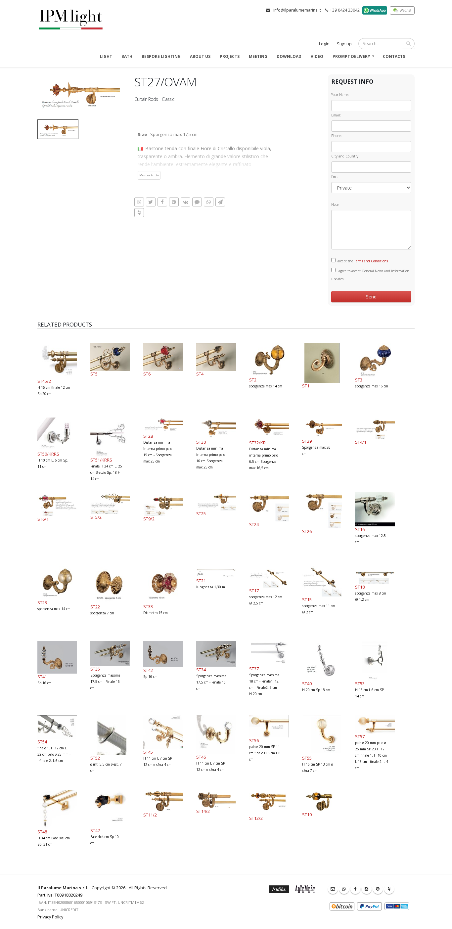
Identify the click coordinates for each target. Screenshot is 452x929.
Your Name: (340, 94)
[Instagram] (367, 889)
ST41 (42, 677)
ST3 (358, 380)
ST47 (95, 830)
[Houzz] (389, 889)
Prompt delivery (351, 56)
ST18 (360, 587)
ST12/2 (256, 818)
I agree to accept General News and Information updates (370, 275)
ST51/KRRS (101, 460)
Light (106, 56)
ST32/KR (257, 443)
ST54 (42, 742)
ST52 (95, 758)
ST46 (201, 757)
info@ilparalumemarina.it (297, 10)
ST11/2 (150, 815)
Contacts (394, 56)
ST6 (147, 374)
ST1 (305, 386)
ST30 (201, 442)
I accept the (362, 261)
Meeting (258, 56)
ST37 (254, 669)
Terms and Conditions (371, 261)
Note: (335, 204)
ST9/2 (149, 519)
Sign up (344, 44)
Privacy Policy (50, 917)
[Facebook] (355, 889)
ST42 (148, 670)
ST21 (201, 581)
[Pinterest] (378, 889)
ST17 (254, 591)
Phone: (336, 135)
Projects (230, 56)
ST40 (307, 683)
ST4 (199, 374)
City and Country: (345, 156)
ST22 (95, 607)
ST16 (360, 529)
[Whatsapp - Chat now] (344, 889)
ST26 (307, 531)
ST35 (95, 669)
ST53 (360, 683)
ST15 (307, 599)
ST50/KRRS (48, 454)
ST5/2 (96, 517)
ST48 (42, 832)
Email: (336, 115)
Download (289, 56)
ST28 (148, 436)
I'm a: (335, 176)
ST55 (307, 758)
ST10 (307, 815)
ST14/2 (203, 811)
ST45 (148, 752)
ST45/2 (44, 381)
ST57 (360, 736)
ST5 (94, 374)
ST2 (252, 380)
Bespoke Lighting (161, 56)
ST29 (307, 441)
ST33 (148, 606)
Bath (126, 56)
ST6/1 (43, 519)
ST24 (254, 524)
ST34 (201, 670)
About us (200, 56)
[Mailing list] (333, 889)
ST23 (42, 602)
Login (324, 44)
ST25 (201, 513)
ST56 (254, 740)
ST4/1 (360, 442)
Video (317, 56)
